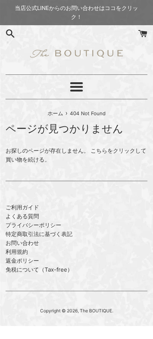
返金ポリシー (22, 260)
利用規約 (17, 251)
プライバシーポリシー (33, 225)
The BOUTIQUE (96, 310)
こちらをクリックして (118, 150)
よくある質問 (22, 216)
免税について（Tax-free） (39, 269)
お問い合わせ (22, 242)
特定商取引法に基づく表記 (39, 233)
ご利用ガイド (22, 207)
